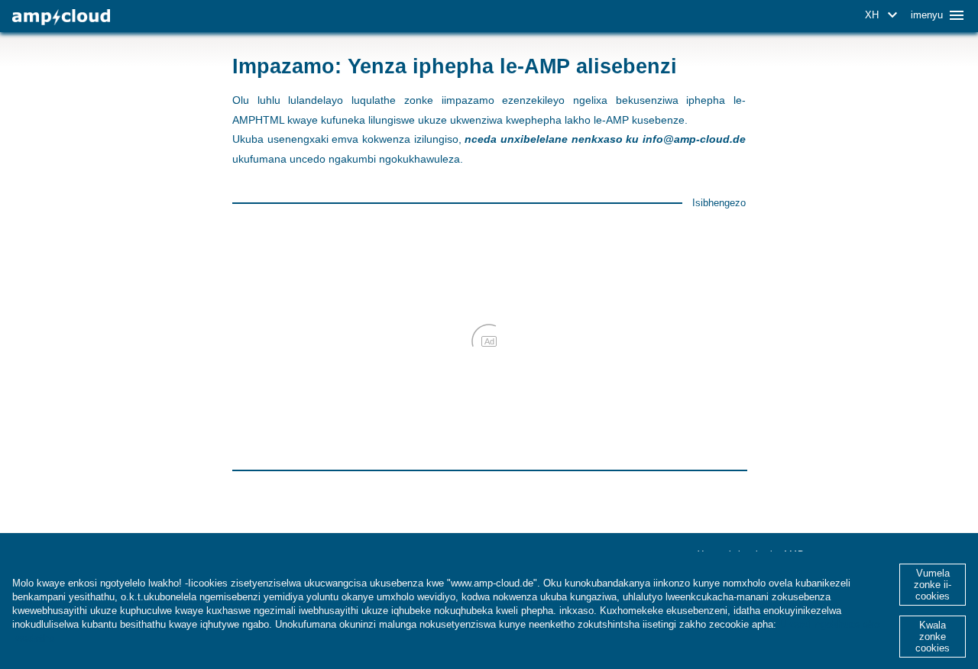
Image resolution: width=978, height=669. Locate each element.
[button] (883, 15)
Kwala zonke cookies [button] (932, 636)
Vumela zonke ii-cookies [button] (932, 584)
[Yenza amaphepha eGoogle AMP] (61, 17)
